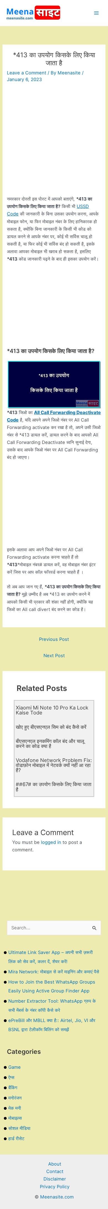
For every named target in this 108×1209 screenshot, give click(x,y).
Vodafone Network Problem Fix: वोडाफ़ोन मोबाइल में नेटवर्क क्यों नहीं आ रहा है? (54, 765)
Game (14, 1067)
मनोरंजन (15, 1098)
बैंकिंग (12, 1087)
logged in (51, 842)
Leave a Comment (26, 73)
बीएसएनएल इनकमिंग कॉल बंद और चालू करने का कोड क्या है (50, 743)
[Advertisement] (54, 141)
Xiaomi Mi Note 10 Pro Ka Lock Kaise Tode (52, 710)
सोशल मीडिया (19, 1128)
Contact (54, 1171)
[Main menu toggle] (96, 13)
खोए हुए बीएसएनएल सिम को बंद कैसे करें (51, 727)
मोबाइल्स (15, 1118)
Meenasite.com (57, 1197)
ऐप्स (11, 1077)
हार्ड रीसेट (16, 1138)
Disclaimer (54, 1179)
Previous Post (54, 639)
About (54, 1164)
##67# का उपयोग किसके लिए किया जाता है (53, 786)
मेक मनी (14, 1108)
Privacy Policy (55, 1186)
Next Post (54, 655)
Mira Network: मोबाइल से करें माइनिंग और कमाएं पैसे (53, 971)
